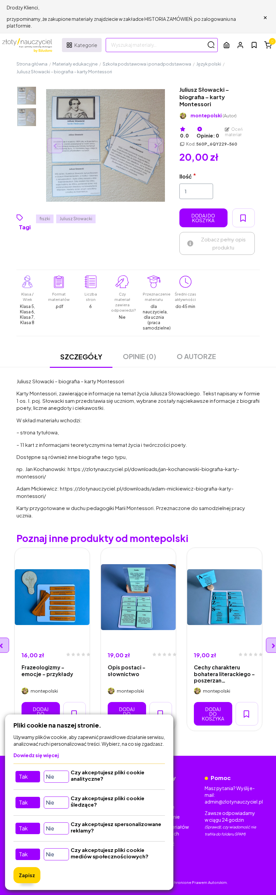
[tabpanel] (52, 639)
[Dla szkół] (226, 45)
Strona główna (31, 64)
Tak (23, 776)
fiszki (44, 218)
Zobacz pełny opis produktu (223, 243)
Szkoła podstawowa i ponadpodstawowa (147, 64)
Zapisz (27, 875)
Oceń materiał (234, 132)
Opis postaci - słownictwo (126, 670)
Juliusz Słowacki (76, 218)
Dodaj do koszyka (203, 217)
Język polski (208, 64)
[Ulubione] (254, 45)
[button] (240, 45)
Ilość (185, 176)
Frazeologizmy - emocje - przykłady (47, 670)
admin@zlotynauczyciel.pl (234, 802)
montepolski (214, 115)
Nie (50, 776)
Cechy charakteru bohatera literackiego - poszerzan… (224, 674)
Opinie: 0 (208, 135)
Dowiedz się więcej (36, 755)
